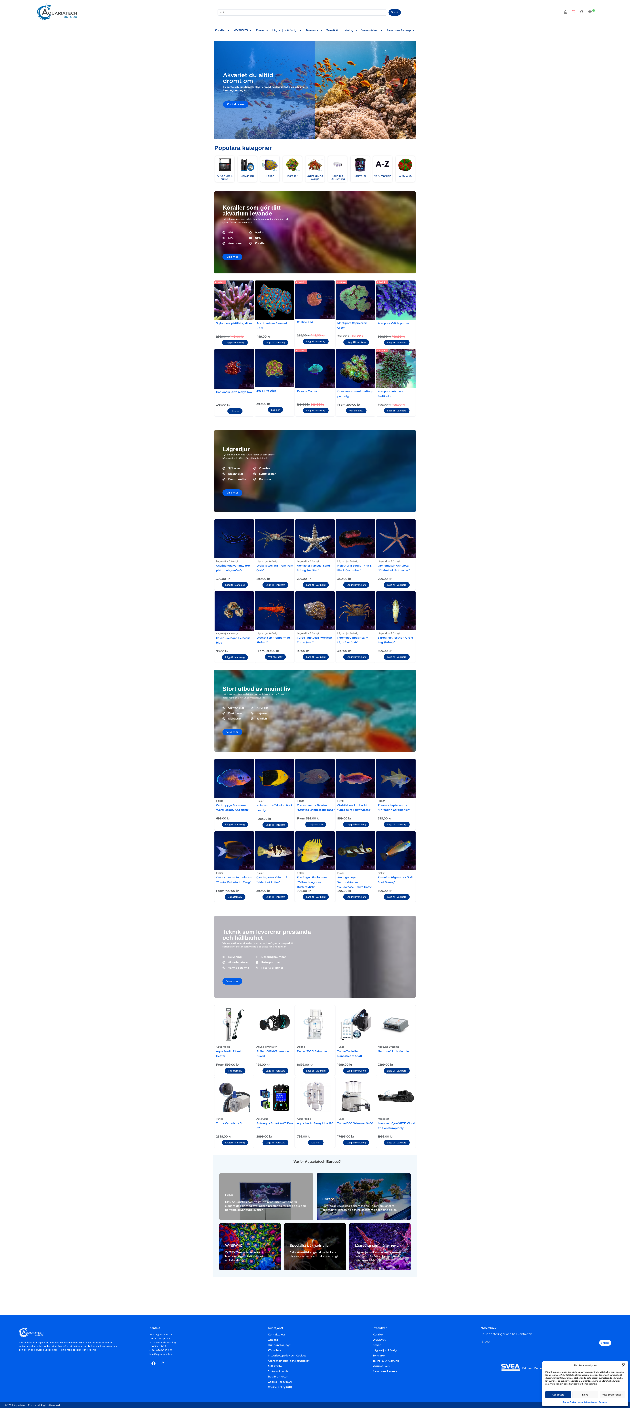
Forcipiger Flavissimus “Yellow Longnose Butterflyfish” (312, 882)
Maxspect (383, 1118)
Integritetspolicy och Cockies (592, 1402)
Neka (585, 1394)
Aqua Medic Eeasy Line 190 (315, 1123)
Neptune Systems (388, 1046)
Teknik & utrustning (339, 30)
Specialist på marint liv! (310, 1245)
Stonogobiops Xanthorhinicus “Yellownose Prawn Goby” (354, 882)
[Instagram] (162, 1363)
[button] (623, 1365)
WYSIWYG (241, 30)
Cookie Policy (569, 1402)
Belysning (247, 175)
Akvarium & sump (399, 30)
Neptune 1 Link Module (393, 1051)
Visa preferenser (612, 1394)
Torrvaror (312, 30)
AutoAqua (262, 1118)
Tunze (340, 1046)
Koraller (220, 30)
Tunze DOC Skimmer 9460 (355, 1123)
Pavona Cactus (307, 391)
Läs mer (235, 411)
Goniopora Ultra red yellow (234, 392)
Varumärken (369, 30)
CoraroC (329, 1199)
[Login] (566, 12)
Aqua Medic (223, 1046)
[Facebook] (153, 1363)
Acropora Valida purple (393, 323)
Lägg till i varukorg (234, 342)
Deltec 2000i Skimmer (312, 1051)
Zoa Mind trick (266, 390)
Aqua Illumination (266, 1046)
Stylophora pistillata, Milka (234, 323)
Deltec (301, 1046)
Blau (229, 1195)
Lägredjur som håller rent (376, 1245)
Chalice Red (305, 322)
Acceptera (558, 1394)
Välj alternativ (356, 410)
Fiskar (260, 30)
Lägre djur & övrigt (285, 30)
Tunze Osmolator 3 (229, 1123)
